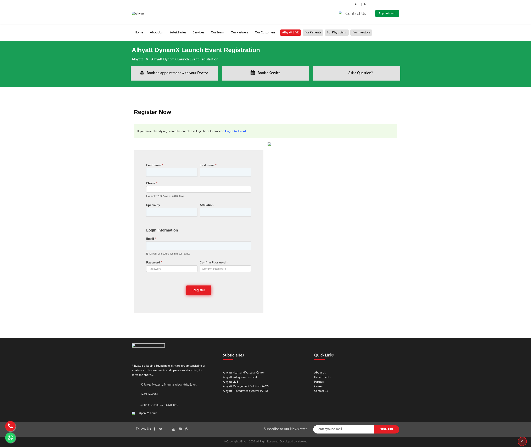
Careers (319, 386)
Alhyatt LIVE (290, 32)
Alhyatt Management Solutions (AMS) (246, 386)
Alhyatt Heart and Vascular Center (244, 372)
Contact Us (321, 391)
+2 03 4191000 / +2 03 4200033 (159, 405)
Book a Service (269, 73)
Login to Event (235, 131)
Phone (151, 183)
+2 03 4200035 (149, 394)
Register (198, 290)
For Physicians (337, 32)
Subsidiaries (177, 32)
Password (154, 262)
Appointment (387, 13)
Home (139, 32)
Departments (322, 377)
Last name (208, 165)
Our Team (217, 32)
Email (151, 238)
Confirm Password (214, 262)
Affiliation (207, 205)
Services (198, 32)
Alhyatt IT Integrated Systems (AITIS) (245, 391)
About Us (156, 32)
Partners (319, 381)
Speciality (153, 205)
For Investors (361, 32)
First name (154, 165)
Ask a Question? (360, 73)
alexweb (302, 441)
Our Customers (265, 32)
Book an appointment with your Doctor (177, 73)
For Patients (313, 32)
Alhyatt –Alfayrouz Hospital (240, 377)
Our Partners (239, 32)
